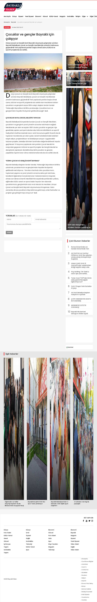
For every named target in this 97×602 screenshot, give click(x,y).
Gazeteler (84, 572)
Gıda (50, 538)
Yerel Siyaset (75, 541)
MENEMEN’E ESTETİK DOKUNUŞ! (77, 306)
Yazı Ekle (84, 600)
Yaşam (6, 547)
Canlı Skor (85, 564)
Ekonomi (51, 530)
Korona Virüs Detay (87, 583)
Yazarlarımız (85, 597)
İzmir (27, 533)
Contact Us (85, 570)
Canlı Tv (84, 567)
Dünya (6, 530)
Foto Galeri (7, 533)
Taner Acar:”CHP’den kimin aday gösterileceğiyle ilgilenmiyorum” (80, 279)
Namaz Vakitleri (86, 589)
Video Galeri (75, 544)
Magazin (73, 535)
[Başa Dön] (94, 599)
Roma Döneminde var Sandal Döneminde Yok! (78, 247)
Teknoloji (29, 544)
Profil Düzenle (85, 594)
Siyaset (28, 535)
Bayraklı (7, 27)
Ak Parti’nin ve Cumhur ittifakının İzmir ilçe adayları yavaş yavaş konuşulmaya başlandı (80, 256)
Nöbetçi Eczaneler (87, 592)
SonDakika (29, 541)
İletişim (84, 578)
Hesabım (84, 575)
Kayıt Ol (84, 581)
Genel (6, 538)
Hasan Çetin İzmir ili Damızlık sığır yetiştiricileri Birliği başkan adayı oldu (79, 265)
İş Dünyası (7, 544)
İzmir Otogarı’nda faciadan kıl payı (80, 287)
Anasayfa (85, 559)
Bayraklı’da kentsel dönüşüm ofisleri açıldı (78, 312)
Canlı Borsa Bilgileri (87, 561)
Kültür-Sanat (8, 535)
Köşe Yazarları (53, 544)
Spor (49, 541)
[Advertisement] (33, 203)
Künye (83, 586)
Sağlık (28, 538)
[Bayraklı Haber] (13, 11)
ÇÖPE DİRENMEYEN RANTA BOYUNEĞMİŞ (79, 299)
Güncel (89, 57)
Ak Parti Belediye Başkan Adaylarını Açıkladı (79, 293)
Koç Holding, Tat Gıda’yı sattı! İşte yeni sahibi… (78, 272)
